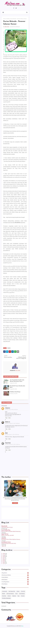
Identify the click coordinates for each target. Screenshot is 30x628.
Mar (4, 559)
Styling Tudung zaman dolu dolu (8, 543)
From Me (23, 591)
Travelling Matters (15, 581)
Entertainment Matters (15, 575)
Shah (6, 433)
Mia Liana (7, 26)
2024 (4, 563)
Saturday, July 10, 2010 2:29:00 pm (11, 409)
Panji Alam (8, 443)
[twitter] (16, 8)
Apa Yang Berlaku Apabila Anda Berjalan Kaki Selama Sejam (17, 380)
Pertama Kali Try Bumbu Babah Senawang (10, 531)
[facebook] (13, 8)
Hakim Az (7, 422)
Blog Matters (15, 572)
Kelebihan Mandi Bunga (15, 391)
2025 (4, 556)
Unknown (7, 408)
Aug (4, 555)
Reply (6, 417)
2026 (4, 553)
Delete (9, 417)
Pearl (16, 593)
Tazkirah (14, 596)
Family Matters (15, 577)
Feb (4, 560)
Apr (4, 557)
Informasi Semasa (10, 593)
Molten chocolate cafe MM (7, 535)
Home (4, 18)
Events (18, 591)
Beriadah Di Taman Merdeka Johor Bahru (17, 386)
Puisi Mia (4, 596)
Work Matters (15, 584)
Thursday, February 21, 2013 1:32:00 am (12, 444)
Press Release (22, 593)
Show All (4, 546)
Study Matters (15, 579)
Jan (4, 561)
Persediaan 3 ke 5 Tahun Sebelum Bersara (10, 539)
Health (8, 18)
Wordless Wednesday (6, 598)
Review (9, 596)
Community (4, 591)
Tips (18, 596)
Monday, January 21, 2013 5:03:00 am (12, 434)
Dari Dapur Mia (12, 591)
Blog (22, 626)
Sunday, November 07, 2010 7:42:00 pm (12, 423)
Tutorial (22, 596)
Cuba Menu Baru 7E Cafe (7, 527)
